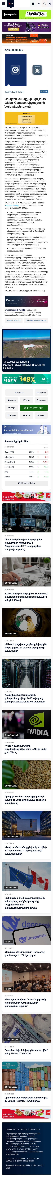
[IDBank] (26, 38)
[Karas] (26, 496)
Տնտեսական (11, 583)
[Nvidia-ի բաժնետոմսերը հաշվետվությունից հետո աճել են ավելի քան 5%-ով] (26, 724)
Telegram (12, 415)
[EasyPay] (26, 14)
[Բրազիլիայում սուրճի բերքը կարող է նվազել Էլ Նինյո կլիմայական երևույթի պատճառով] (26, 774)
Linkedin (42, 415)
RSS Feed (42, 392)
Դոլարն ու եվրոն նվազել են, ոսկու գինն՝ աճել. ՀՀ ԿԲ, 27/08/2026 (26, 1052)
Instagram (42, 400)
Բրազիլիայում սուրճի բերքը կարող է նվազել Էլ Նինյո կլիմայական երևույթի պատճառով (25, 799)
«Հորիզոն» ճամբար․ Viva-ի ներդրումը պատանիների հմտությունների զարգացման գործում (25, 1002)
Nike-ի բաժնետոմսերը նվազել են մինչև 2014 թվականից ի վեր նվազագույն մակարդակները (26, 850)
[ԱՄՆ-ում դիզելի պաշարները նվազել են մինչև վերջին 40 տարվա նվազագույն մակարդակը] (26, 622)
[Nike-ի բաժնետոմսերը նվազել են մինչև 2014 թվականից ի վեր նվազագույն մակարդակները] (26, 825)
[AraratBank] (26, 118)
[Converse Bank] (26, 429)
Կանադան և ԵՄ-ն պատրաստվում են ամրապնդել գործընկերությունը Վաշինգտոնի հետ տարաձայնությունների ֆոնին (25, 903)
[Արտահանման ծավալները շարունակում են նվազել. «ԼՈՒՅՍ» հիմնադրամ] (26, 1076)
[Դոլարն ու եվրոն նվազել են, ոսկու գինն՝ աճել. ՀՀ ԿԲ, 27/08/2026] (26, 1028)
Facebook (20, 392)
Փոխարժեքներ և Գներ (17, 441)
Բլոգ (8, 1168)
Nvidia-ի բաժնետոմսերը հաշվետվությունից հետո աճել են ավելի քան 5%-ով (26, 749)
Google (12, 408)
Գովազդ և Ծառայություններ (18, 1165)
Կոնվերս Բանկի (12, 205)
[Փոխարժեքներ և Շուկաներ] (39, 4)
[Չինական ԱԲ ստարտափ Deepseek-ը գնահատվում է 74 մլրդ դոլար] (26, 930)
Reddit (27, 415)
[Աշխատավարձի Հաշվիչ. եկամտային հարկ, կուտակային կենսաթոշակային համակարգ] (33, 4)
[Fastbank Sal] (26, 301)
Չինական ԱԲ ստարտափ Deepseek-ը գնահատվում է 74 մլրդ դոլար (25, 954)
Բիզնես (8, 529)
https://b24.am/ (33, 1146)
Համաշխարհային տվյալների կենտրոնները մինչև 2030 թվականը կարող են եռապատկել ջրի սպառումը (25, 698)
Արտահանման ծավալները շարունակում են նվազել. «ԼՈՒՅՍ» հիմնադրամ (26, 1099)
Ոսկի (6, 472)
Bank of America (13, 320)
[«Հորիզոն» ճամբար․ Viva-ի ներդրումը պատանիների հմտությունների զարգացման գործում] (26, 977)
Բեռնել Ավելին (27, 483)
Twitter (27, 400)
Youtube (13, 400)
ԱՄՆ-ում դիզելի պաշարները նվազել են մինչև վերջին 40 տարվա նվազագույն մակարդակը (26, 647)
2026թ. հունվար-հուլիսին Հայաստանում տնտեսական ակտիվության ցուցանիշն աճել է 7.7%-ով (26, 596)
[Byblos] (26, 27)
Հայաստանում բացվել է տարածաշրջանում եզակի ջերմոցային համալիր (24, 365)
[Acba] (26, 379)
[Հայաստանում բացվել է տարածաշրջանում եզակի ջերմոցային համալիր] (26, 343)
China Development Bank (36, 320)
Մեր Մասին (38, 1165)
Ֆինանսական (14, 50)
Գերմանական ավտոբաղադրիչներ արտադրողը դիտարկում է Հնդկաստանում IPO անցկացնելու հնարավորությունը (23, 544)
